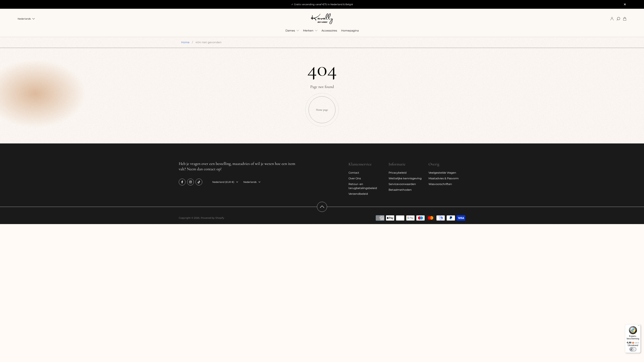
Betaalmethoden (400, 189)
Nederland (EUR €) (223, 182)
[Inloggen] (612, 18)
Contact (353, 172)
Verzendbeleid (358, 193)
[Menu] (639, 326)
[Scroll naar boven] (322, 207)
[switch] (633, 349)
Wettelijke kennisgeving (405, 178)
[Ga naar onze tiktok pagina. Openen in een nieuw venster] (199, 182)
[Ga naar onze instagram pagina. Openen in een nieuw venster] (190, 182)
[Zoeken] (618, 18)
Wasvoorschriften (440, 184)
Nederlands (24, 18)
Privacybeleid (398, 172)
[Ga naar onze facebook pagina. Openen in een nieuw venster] (182, 182)
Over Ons (354, 178)
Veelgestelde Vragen (442, 172)
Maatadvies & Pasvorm (443, 178)
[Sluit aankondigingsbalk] (624, 4)
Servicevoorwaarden (402, 184)
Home (185, 42)
